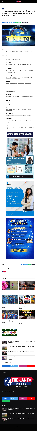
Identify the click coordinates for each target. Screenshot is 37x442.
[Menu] (2, 1)
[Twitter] (3, 54)
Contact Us (17, 428)
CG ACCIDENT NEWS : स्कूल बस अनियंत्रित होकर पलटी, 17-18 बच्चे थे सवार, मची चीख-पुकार (21, 347)
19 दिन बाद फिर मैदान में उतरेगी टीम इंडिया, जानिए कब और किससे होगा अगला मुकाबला (10, 305)
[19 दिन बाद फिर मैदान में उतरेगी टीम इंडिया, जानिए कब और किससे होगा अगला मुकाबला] (10, 299)
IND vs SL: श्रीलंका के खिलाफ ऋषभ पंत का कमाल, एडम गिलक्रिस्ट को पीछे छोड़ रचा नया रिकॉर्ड (21, 357)
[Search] (34, 1)
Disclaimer (21, 428)
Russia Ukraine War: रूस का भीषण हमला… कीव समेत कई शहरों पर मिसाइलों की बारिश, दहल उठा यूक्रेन (27, 291)
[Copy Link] (3, 58)
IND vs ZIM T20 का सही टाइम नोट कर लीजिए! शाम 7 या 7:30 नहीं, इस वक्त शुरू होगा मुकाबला (10, 321)
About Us (13, 428)
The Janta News (11, 268)
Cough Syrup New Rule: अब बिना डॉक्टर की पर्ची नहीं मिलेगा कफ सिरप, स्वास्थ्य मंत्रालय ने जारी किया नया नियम (27, 321)
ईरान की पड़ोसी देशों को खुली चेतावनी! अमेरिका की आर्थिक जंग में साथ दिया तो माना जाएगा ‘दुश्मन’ (21, 352)
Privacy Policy (9, 428)
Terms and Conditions (28, 428)
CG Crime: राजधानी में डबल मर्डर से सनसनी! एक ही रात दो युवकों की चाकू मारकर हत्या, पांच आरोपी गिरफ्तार (21, 342)
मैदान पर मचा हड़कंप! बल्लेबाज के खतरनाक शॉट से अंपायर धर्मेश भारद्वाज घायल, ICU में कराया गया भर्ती (9, 291)
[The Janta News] (18, 1)
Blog (5, 4)
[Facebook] (3, 52)
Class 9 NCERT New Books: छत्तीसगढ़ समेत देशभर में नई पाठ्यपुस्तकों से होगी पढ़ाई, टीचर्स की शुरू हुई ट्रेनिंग (26, 306)
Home (3, 4)
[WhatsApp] (3, 56)
